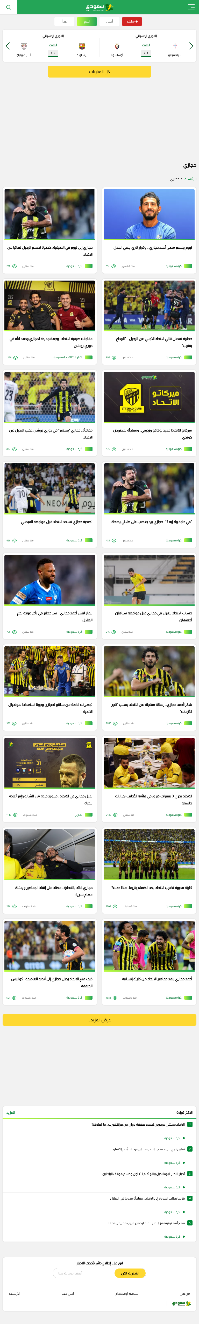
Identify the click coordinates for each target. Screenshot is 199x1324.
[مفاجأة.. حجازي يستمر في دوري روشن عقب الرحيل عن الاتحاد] (48, 413)
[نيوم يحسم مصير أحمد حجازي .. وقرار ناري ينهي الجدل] (147, 230)
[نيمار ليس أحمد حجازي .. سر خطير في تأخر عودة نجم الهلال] (48, 596)
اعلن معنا (68, 1293)
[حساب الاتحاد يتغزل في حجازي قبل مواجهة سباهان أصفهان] (147, 596)
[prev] (191, 46)
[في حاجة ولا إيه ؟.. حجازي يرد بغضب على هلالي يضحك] (147, 505)
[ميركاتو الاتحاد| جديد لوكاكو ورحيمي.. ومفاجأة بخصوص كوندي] (147, 413)
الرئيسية (190, 179)
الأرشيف (14, 1293)
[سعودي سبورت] (99, 7)
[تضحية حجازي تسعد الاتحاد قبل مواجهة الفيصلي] (48, 505)
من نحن (185, 1293)
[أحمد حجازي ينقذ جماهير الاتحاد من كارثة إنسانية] (147, 962)
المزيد (10, 1112)
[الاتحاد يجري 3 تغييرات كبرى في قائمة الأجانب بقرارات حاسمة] (147, 779)
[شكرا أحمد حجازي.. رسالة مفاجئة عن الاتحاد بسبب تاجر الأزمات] (147, 687)
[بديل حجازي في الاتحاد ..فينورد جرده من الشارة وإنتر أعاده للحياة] (48, 779)
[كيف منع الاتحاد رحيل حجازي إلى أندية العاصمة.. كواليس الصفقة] (48, 962)
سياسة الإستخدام (127, 1293)
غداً (64, 21)
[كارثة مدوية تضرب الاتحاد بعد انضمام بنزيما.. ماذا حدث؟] (147, 870)
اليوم (87, 21)
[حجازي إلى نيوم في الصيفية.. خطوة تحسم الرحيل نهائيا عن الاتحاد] (48, 230)
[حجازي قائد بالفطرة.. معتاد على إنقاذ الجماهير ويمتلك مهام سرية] (48, 870)
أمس (109, 21)
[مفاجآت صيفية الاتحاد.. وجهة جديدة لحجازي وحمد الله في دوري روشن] (48, 322)
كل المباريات (99, 71)
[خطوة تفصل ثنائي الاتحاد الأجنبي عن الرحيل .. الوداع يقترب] (147, 322)
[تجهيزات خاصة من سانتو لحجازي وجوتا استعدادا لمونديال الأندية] (48, 687)
